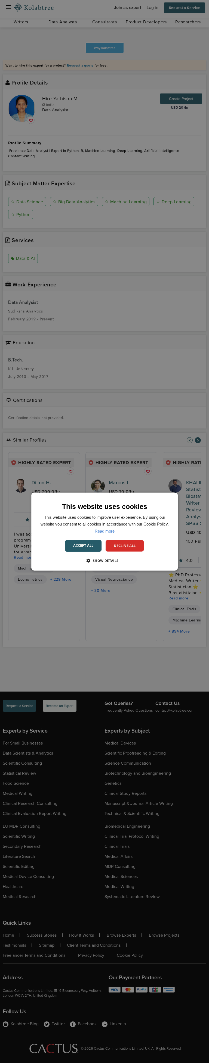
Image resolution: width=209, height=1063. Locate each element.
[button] (104, 560)
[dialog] (104, 532)
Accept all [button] (83, 545)
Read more (105, 531)
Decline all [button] (125, 545)
